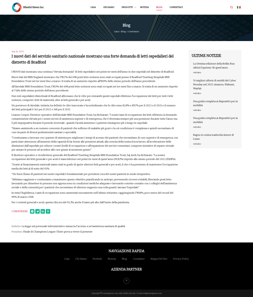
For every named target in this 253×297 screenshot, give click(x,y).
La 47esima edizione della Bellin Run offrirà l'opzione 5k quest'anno (214, 65)
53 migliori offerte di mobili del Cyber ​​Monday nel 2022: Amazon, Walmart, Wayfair (215, 84)
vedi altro (197, 72)
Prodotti (127, 7)
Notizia (144, 7)
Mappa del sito (158, 258)
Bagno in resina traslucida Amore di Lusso (213, 136)
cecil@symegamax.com (152, 293)
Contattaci (176, 7)
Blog (159, 7)
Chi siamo (108, 7)
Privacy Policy (181, 258)
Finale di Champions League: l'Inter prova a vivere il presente (57, 231)
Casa (93, 7)
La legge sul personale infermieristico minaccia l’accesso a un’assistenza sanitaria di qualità (73, 226)
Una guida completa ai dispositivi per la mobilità (215, 103)
